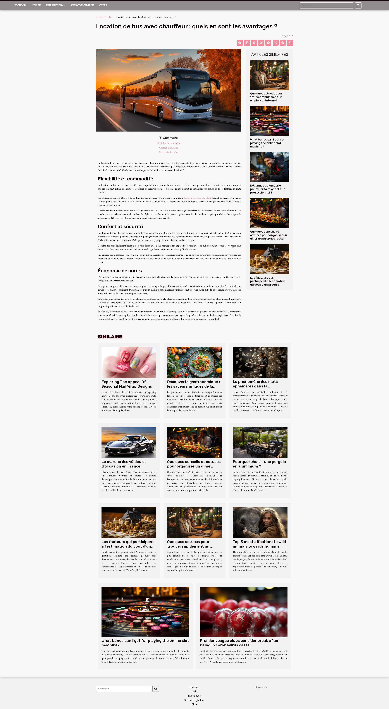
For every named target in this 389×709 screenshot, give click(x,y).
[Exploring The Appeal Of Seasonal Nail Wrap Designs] (129, 362)
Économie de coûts (168, 152)
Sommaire (170, 138)
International (55, 5)
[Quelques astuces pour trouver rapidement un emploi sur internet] (269, 75)
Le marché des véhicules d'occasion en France (124, 463)
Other (103, 5)
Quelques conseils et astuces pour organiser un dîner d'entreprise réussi (268, 235)
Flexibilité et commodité (168, 143)
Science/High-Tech (82, 5)
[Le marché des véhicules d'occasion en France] (129, 442)
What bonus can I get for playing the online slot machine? (267, 143)
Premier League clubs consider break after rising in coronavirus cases (239, 642)
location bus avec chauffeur (197, 198)
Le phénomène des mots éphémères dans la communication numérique (258, 386)
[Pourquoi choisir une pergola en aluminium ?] (260, 442)
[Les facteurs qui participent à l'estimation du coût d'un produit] (269, 259)
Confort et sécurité (168, 148)
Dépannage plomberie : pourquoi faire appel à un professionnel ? (267, 189)
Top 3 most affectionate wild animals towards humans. (259, 543)
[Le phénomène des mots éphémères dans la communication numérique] (260, 362)
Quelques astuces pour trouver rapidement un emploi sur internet (266, 97)
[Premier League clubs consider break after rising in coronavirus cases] (243, 612)
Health (36, 5)
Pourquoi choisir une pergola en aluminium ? (259, 463)
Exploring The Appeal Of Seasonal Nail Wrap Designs (127, 384)
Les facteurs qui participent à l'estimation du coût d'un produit (268, 281)
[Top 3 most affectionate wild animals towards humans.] (260, 522)
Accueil (99, 17)
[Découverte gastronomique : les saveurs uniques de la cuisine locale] (194, 362)
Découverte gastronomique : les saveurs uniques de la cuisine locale (193, 386)
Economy (20, 5)
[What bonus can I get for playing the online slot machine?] (269, 121)
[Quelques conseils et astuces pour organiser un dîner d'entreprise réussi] (269, 213)
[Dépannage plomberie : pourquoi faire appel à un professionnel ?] (269, 167)
